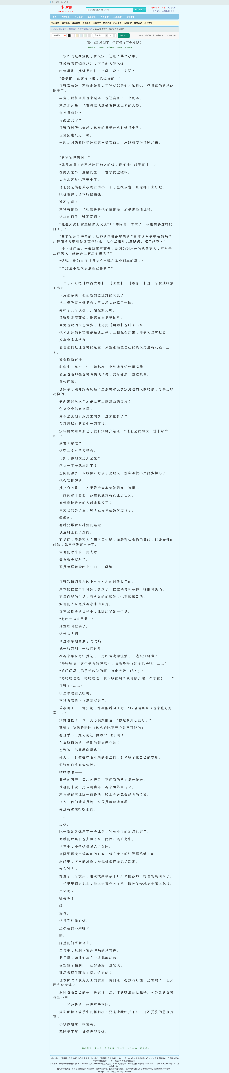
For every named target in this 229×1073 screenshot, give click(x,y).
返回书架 (145, 1048)
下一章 (119, 48)
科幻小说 (117, 23)
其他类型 (148, 23)
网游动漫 (107, 23)
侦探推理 (97, 23)
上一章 (101, 48)
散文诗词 (138, 23)
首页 (55, 17)
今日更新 (79, 17)
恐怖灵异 (128, 23)
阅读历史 (66, 17)
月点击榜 (105, 17)
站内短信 (172, 8)
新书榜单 (131, 17)
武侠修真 (66, 23)
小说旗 (66, 7)
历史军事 (86, 23)
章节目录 (110, 48)
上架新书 (92, 17)
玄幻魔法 (55, 23)
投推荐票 (92, 48)
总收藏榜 (118, 17)
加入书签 (128, 48)
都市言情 (76, 23)
